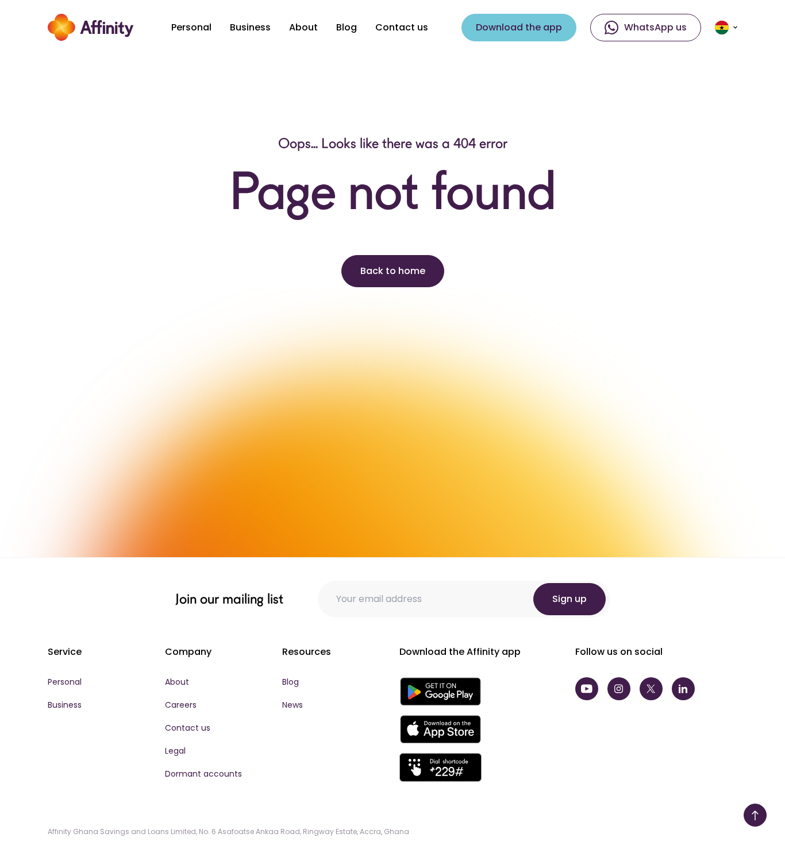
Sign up (569, 598)
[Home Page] (91, 27)
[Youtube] (586, 688)
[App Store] (440, 729)
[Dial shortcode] (440, 767)
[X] (651, 688)
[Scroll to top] (755, 815)
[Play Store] (440, 691)
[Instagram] (618, 688)
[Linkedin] (683, 688)
